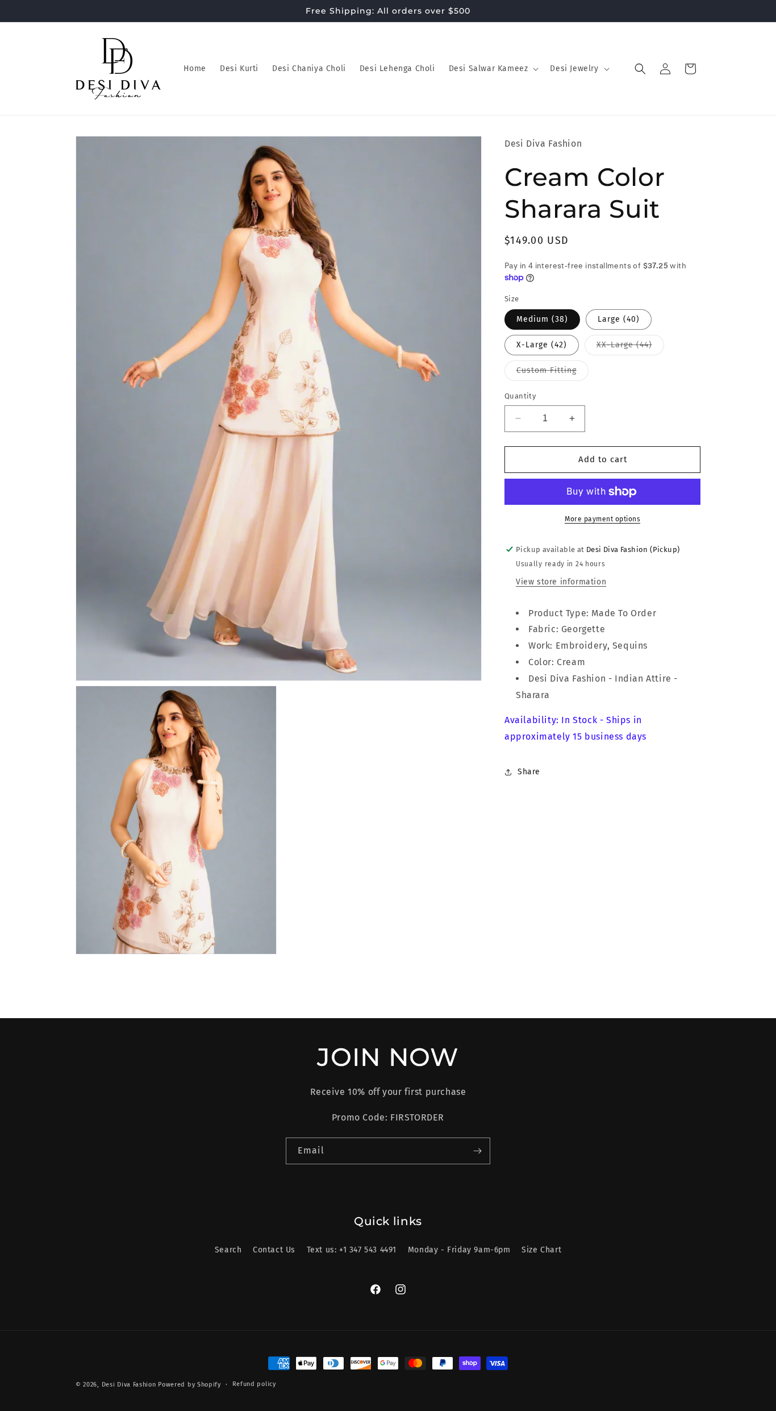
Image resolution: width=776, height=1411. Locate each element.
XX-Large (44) (630, 347)
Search (228, 1250)
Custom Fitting (552, 373)
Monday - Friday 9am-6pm (459, 1250)
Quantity (520, 396)
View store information (561, 582)
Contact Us (274, 1250)
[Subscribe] (477, 1151)
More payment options (602, 519)
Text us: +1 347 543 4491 (352, 1250)
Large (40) (619, 319)
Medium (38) (542, 319)
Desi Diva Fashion (129, 1384)
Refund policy (254, 1384)
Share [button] (529, 772)
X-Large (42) (541, 345)
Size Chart (541, 1250)
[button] (493, 69)
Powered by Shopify (189, 1384)
